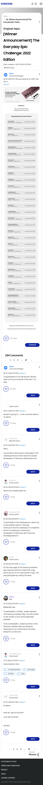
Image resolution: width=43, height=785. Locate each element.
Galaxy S (6, 84)
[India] (6, 4)
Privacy (4, 770)
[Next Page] (30, 360)
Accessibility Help (8, 761)
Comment (32, 345)
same (23, 674)
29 (26, 360)
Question (11, 674)
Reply (33, 395)
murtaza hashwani (14, 670)
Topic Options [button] (36, 22)
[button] (36, 74)
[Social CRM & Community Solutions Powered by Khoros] (34, 754)
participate (31, 670)
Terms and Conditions (10, 766)
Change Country (8, 778)
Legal (3, 774)
